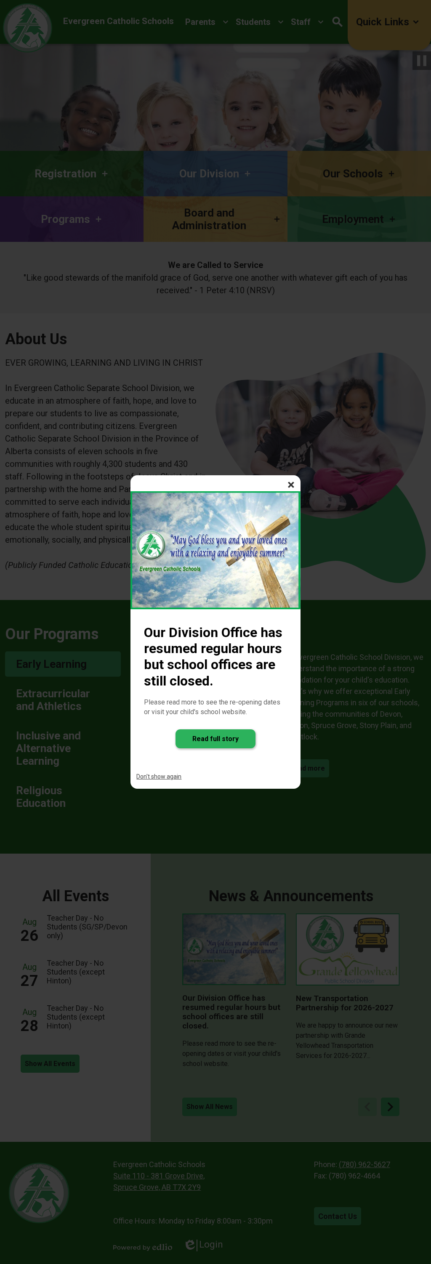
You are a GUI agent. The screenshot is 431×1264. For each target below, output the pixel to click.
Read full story (215, 739)
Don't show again (158, 776)
